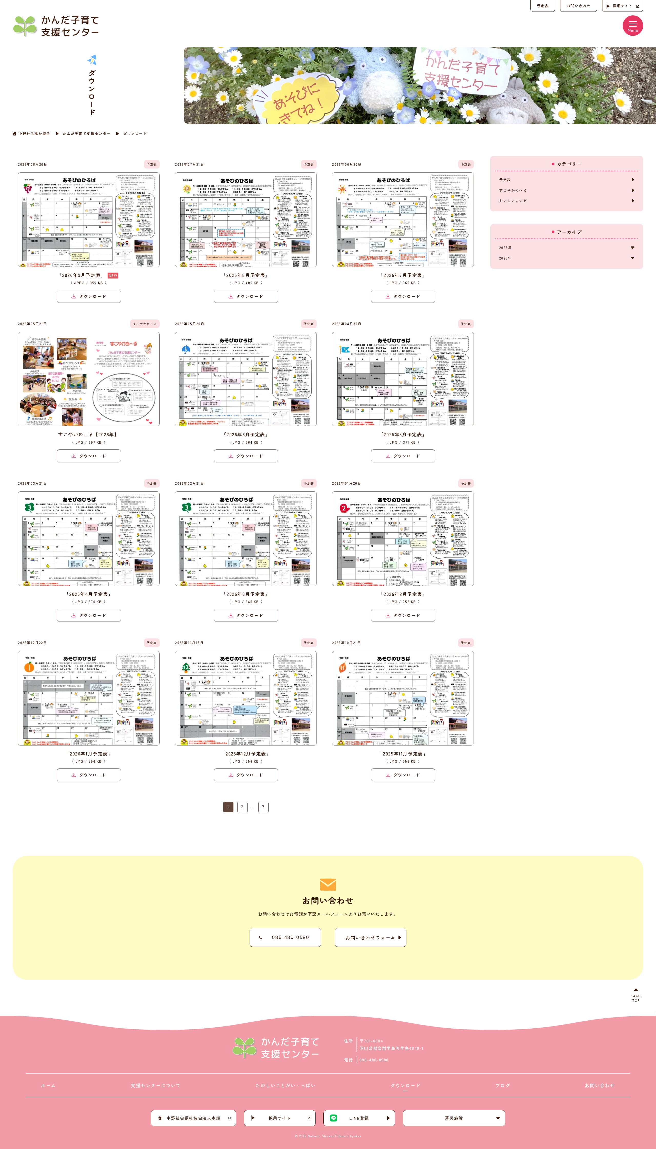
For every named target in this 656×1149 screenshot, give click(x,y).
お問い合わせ (579, 5)
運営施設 (454, 1118)
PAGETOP (636, 997)
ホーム (48, 1085)
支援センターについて (156, 1085)
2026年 (505, 247)
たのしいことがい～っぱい (285, 1085)
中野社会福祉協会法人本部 (193, 1118)
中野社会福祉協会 (34, 133)
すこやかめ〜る (513, 190)
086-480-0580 (290, 937)
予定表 (543, 5)
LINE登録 (359, 1118)
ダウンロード (406, 1085)
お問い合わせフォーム (370, 937)
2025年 (505, 258)
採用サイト (623, 5)
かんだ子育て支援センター (87, 133)
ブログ (502, 1085)
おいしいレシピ (513, 200)
